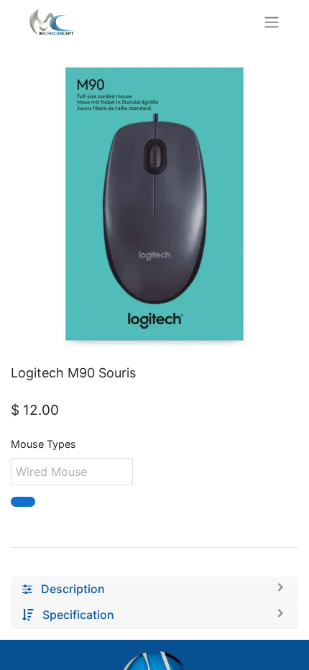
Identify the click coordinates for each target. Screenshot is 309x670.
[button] (23, 502)
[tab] (154, 589)
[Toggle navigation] (272, 21)
